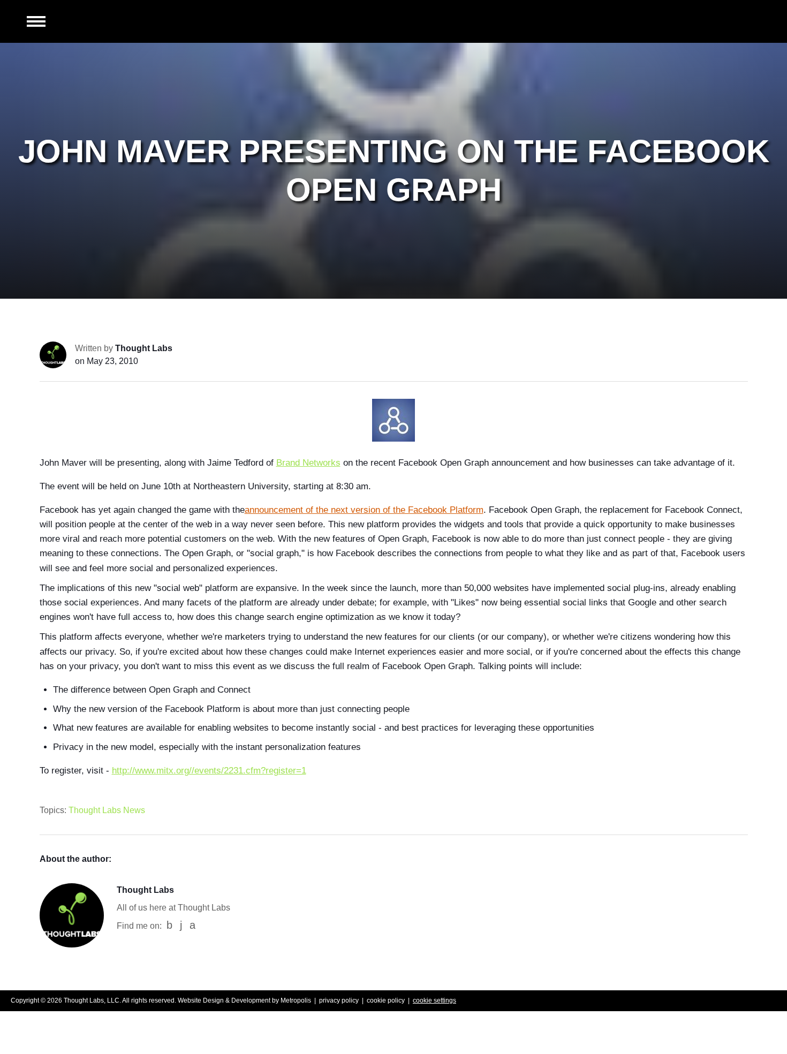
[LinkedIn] (181, 925)
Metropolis (296, 1000)
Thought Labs (143, 348)
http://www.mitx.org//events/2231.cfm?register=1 (209, 770)
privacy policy (339, 1000)
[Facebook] (169, 925)
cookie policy (386, 1000)
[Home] (714, 21)
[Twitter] (192, 925)
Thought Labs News (107, 810)
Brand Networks (308, 463)
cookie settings (434, 1000)
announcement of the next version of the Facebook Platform (364, 510)
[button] (36, 22)
